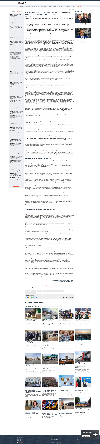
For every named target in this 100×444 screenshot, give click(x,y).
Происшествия (61, 341)
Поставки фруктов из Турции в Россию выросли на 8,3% (16, 120)
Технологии (60, 6)
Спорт (73, 6)
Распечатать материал (69, 297)
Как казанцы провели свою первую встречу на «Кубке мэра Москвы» (82, 323)
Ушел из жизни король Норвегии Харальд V (15, 101)
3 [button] (83, 23)
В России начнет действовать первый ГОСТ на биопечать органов (16, 104)
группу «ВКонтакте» (47, 285)
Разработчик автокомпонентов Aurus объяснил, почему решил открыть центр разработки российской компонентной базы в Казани (32, 346)
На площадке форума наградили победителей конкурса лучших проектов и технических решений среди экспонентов (83, 391)
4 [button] (85, 23)
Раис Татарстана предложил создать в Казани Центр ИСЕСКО (16, 19)
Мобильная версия (54, 439)
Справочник (46, 3)
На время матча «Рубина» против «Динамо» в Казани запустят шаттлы (16, 87)
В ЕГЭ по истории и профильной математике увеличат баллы (16, 27)
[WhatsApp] (31, 297)
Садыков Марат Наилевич (30, 293)
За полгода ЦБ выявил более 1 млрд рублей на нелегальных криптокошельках (16, 174)
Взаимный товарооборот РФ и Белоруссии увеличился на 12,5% (16, 49)
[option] (83, 18)
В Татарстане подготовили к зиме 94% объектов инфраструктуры (16, 15)
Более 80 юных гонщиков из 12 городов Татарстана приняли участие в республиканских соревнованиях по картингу (49, 369)
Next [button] (90, 18)
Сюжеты (52, 3)
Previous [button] (76, 18)
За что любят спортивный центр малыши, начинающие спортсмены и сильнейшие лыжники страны (83, 413)
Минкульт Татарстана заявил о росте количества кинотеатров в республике (16, 178)
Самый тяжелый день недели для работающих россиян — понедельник (16, 136)
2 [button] (82, 23)
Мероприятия (67, 6)
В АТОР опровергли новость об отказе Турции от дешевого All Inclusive (16, 61)
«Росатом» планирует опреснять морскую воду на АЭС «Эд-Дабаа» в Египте (16, 153)
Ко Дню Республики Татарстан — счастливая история (31, 415)
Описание (78, 441)
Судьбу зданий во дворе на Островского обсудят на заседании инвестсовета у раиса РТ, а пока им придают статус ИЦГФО (49, 392)
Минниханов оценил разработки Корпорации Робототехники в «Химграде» (15, 57)
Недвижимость (43, 6)
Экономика (28, 6)
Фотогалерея (39, 3)
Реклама (77, 438)
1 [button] (80, 23)
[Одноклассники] (73, 9)
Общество (79, 6)
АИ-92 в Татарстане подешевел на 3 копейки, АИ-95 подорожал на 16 (15, 148)
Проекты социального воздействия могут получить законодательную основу (16, 124)
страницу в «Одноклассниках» (64, 285)
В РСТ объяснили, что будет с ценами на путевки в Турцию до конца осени (16, 83)
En (81, 3)
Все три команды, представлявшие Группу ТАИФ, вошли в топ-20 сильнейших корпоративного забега (66, 323)
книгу (42, 24)
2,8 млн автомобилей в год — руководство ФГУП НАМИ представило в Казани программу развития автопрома (66, 368)
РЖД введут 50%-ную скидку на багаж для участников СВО (16, 140)
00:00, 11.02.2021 (28, 16)
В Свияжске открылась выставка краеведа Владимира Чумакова (16, 112)
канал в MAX (54, 285)
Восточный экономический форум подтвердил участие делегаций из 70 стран (16, 131)
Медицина (33, 291)
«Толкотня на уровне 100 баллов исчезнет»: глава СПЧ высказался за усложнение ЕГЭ (16, 182)
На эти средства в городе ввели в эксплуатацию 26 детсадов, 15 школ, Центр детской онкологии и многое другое (33, 369)
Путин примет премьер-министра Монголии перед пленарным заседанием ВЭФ (15, 33)
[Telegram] (34, 297)
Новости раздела (16, 186)
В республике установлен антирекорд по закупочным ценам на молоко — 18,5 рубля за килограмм (32, 323)
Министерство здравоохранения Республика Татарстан (53, 291)
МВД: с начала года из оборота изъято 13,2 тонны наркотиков (16, 144)
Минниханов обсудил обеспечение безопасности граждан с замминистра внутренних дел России (15, 92)
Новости (33, 3)
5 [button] (86, 38)
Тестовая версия (54, 441)
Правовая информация (78, 439)
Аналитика (21, 6)
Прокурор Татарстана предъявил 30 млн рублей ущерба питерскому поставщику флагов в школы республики (66, 414)
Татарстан (39, 291)
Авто (50, 6)
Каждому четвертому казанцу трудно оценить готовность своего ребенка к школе (16, 97)
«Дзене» (51, 287)
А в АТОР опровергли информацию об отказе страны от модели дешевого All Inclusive (82, 344)
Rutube (47, 287)
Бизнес (54, 6)
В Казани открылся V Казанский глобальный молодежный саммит (14, 66)
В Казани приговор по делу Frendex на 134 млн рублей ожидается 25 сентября (16, 170)
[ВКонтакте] (70, 9)
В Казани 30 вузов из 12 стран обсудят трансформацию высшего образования (16, 157)
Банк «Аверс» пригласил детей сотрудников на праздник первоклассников (16, 165)
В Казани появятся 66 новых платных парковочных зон (16, 128)
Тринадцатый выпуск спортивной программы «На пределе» (50, 414)
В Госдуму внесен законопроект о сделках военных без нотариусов (16, 108)
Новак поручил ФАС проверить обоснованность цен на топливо (16, 161)
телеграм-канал (39, 285)
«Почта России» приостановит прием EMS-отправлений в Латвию (16, 42)
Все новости (19, 11)
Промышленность (35, 6)
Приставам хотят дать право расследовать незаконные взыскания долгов (16, 116)
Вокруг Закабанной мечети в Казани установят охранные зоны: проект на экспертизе (16, 53)
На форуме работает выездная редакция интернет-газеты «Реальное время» (49, 324)
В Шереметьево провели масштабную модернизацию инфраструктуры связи (15, 76)
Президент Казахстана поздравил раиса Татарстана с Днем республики (15, 23)
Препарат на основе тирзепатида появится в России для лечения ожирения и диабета (16, 38)
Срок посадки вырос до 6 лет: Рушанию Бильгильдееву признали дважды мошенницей (16, 72)
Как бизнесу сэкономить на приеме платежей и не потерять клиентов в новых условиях (33, 392)
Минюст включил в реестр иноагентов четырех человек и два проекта (16, 45)
